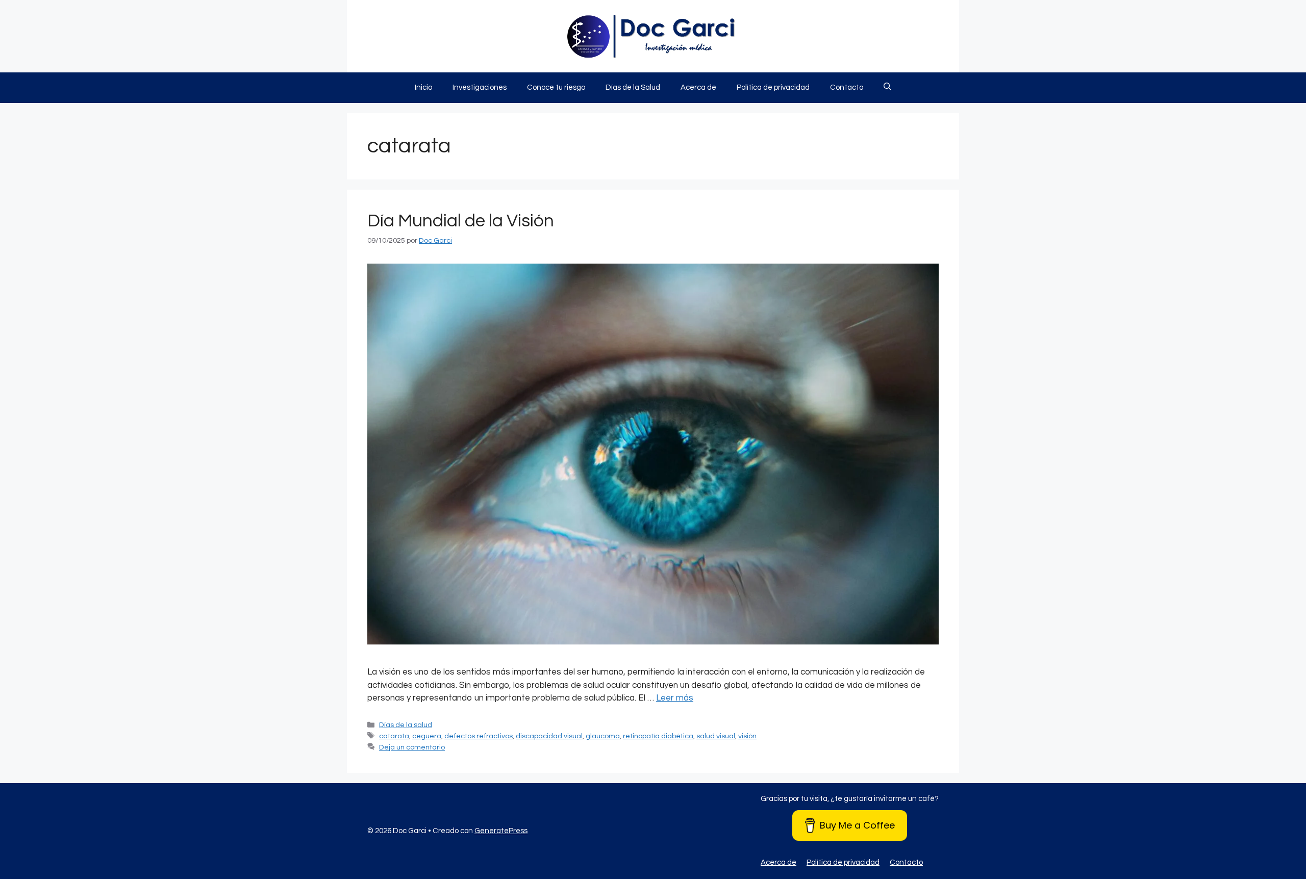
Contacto (846, 87)
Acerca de (698, 87)
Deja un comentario (412, 747)
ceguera (426, 736)
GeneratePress (501, 831)
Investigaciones (480, 87)
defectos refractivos (478, 736)
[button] (887, 87)
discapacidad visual (549, 736)
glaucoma (603, 736)
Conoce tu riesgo (556, 87)
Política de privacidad (773, 87)
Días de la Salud (633, 87)
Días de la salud (405, 725)
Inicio (423, 87)
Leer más (674, 698)
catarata (394, 736)
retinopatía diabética (658, 736)
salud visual (715, 736)
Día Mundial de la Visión (460, 221)
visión (747, 736)
